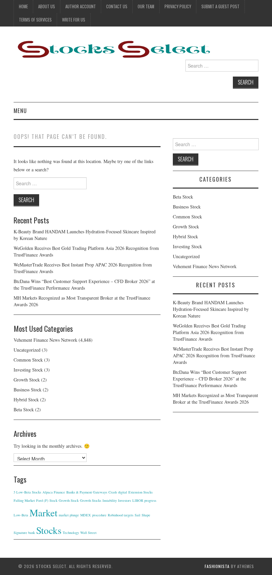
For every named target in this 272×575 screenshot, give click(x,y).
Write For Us (73, 20)
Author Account (80, 6)
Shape (146, 515)
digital (122, 492)
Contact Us (116, 6)
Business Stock (27, 389)
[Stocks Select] (113, 49)
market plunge (69, 515)
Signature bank (24, 532)
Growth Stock (27, 379)
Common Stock (28, 360)
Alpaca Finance (53, 492)
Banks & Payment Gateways (86, 492)
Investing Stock (28, 370)
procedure (99, 515)
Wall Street (88, 532)
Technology (71, 532)
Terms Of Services (35, 20)
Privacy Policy (178, 6)
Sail (137, 515)
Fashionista (217, 566)
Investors (124, 500)
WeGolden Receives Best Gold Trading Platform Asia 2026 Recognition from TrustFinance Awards (209, 332)
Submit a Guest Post (220, 6)
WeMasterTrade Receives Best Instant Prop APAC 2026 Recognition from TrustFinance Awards (214, 355)
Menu (20, 110)
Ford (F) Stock (46, 500)
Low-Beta (21, 515)
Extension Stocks (140, 492)
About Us (46, 6)
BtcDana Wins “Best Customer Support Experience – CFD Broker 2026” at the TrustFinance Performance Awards (84, 284)
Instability (109, 500)
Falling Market (24, 500)
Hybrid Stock (26, 399)
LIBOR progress (144, 500)
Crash (112, 492)
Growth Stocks (90, 500)
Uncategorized (27, 350)
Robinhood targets (120, 515)
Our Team (146, 6)
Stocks (48, 530)
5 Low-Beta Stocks (27, 492)
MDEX (85, 515)
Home (23, 6)
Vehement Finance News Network (45, 340)
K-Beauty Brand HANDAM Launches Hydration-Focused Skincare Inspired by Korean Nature (211, 309)
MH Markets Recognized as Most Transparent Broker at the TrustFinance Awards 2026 (215, 398)
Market (43, 512)
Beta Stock (24, 409)
